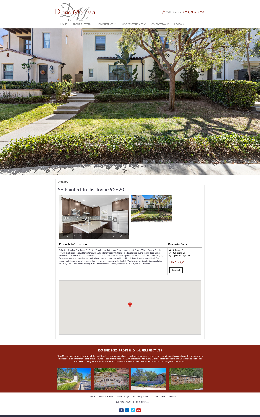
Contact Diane (160, 24)
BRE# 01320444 (142, 402)
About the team (82, 24)
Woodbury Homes (133, 24)
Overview (63, 182)
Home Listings (105, 24)
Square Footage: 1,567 (182, 256)
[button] (67, 377)
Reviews (179, 24)
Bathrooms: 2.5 (179, 253)
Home (63, 24)
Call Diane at (185, 12)
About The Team (106, 397)
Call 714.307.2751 (123, 402)
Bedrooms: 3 (178, 250)
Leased (176, 270)
